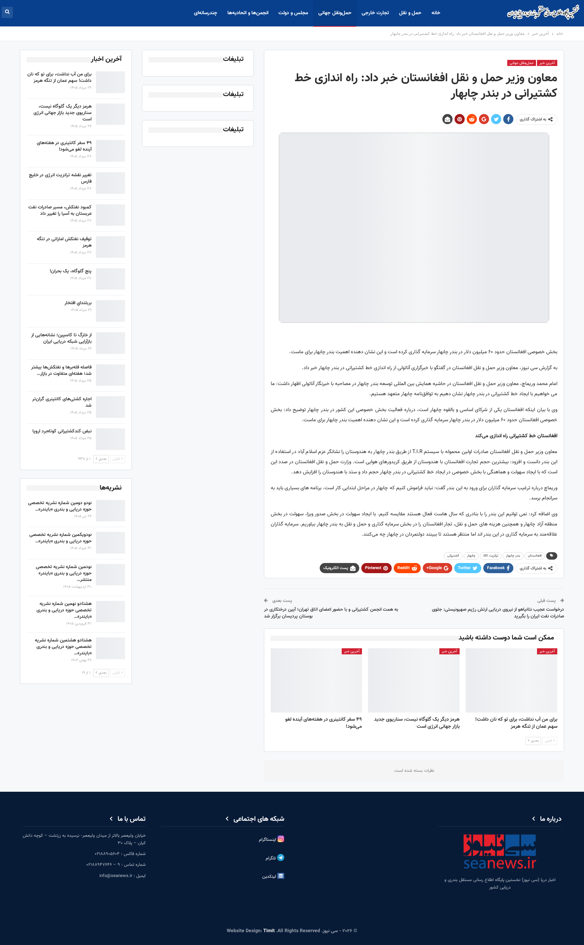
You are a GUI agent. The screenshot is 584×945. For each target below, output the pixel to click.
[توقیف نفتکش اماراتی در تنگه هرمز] (110, 247)
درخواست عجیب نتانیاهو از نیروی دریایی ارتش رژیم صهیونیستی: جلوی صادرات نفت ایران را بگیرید (498, 613)
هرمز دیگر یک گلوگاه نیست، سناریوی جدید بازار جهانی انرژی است (62, 113)
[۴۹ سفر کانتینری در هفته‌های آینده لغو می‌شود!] (316, 680)
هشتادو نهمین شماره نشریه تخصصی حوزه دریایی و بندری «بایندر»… (64, 610)
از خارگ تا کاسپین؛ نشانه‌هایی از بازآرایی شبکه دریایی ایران (61, 338)
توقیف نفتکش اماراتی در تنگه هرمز (64, 242)
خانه (436, 13)
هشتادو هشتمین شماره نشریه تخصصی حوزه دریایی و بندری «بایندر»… (63, 647)
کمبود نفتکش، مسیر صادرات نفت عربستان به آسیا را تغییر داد (60, 211)
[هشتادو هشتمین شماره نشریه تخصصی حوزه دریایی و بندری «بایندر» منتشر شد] (110, 648)
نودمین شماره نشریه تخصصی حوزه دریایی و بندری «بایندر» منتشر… (64, 573)
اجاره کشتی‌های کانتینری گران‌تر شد (62, 402)
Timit (269, 931)
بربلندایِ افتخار (78, 303)
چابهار (471, 555)
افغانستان (534, 555)
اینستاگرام (268, 839)
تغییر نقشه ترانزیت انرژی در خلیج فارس (60, 178)
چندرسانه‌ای (205, 13)
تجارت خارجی (375, 13)
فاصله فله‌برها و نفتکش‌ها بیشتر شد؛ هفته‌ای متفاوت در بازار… (61, 371)
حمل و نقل (410, 13)
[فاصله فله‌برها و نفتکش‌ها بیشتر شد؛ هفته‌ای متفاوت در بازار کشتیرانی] (110, 375)
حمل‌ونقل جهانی (334, 13)
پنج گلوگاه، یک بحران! (71, 271)
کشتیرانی (453, 555)
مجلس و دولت (293, 13)
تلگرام (271, 858)
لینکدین (269, 877)
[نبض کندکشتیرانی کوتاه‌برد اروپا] (110, 439)
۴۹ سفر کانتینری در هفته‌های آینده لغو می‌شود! (64, 146)
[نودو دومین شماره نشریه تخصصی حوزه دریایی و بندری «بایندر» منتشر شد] (110, 511)
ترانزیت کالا (490, 555)
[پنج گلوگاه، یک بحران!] (110, 279)
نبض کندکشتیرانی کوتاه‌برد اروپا (62, 431)
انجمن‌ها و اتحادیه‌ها (247, 13)
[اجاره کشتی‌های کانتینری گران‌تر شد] (110, 407)
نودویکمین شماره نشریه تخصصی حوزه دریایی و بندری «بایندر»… (60, 538)
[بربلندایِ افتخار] (110, 311)
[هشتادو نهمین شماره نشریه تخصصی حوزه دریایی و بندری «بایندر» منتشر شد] (110, 612)
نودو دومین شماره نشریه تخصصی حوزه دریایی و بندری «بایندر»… (60, 506)
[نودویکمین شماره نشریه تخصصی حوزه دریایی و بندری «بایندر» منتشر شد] (110, 543)
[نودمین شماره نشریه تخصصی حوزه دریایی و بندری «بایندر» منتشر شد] (110, 575)
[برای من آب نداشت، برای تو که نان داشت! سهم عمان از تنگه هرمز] (511, 680)
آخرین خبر (547, 63)
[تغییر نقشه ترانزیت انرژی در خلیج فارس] (110, 183)
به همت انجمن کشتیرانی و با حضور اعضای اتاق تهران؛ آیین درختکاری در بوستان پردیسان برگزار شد (331, 613)
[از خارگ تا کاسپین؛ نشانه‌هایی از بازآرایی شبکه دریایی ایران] (110, 343)
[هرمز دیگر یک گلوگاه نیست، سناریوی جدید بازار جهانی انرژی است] (414, 680)
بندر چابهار (513, 555)
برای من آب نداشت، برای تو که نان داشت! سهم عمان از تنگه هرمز (59, 78)
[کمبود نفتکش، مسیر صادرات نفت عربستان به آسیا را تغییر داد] (110, 215)
